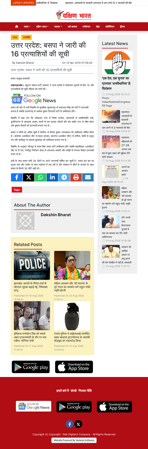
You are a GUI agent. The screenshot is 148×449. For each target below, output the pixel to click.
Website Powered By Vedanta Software (74, 440)
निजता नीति (85, 391)
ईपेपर (122, 26)
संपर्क (74, 391)
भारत (15, 37)
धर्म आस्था (72, 26)
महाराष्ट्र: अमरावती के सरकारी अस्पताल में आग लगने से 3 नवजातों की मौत (93, 2)
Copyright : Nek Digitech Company (69, 434)
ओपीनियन (109, 26)
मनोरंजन (86, 26)
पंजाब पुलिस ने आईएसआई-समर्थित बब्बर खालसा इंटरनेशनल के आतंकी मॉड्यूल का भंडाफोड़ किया (72, 337)
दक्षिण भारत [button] (41, 26)
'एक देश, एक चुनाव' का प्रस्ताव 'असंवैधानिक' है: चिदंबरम (116, 83)
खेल (98, 26)
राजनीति (26, 37)
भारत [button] (26, 26)
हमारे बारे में (62, 391)
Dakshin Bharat (25, 62)
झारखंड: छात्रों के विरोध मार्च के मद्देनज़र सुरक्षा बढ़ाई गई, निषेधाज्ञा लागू (31, 286)
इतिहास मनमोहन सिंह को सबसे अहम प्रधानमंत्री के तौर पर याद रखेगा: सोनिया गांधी (30, 337)
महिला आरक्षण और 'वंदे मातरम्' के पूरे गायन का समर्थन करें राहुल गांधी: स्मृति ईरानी (72, 286)
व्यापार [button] (57, 26)
